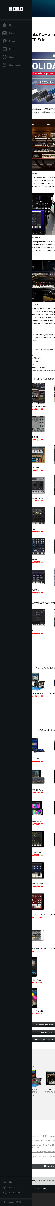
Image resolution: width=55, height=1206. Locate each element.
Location (13, 1187)
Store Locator (15, 65)
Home (12, 25)
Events (12, 49)
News (11, 1182)
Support (12, 57)
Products (13, 33)
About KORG (15, 1202)
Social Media (14, 1193)
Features (13, 41)
